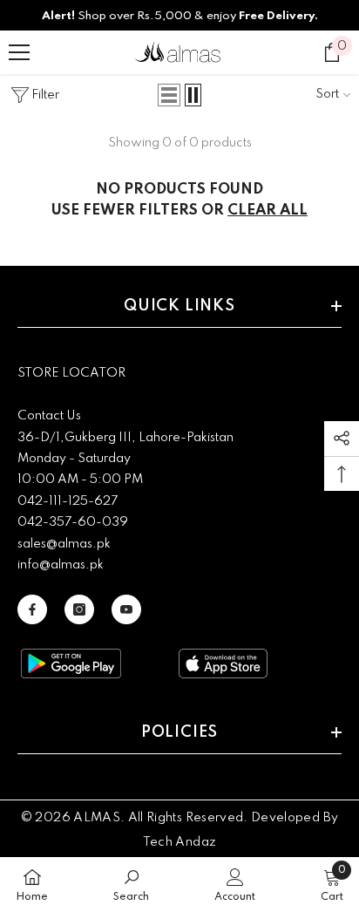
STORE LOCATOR (71, 373)
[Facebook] (32, 609)
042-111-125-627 (67, 501)
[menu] (19, 52)
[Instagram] (79, 609)
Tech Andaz (180, 842)
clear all (267, 210)
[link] (131, 885)
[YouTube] (126, 609)
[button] (169, 95)
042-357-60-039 (72, 522)
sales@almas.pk (64, 544)
